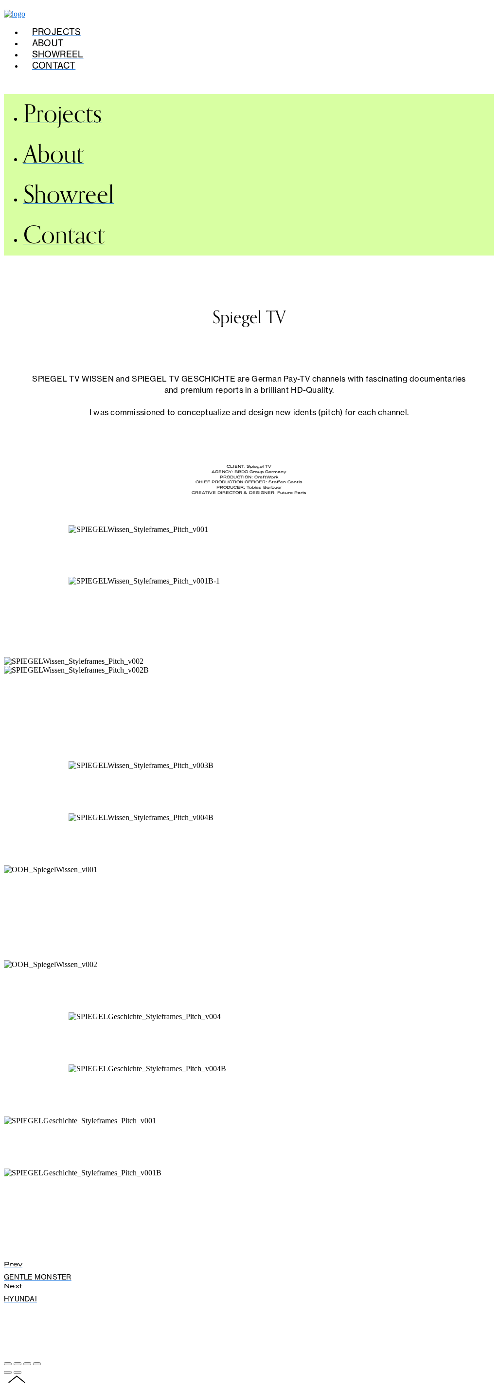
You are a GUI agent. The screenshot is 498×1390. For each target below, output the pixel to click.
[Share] (17, 1363)
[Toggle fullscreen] (27, 1363)
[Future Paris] (14, 14)
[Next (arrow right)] (17, 1372)
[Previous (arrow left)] (8, 1372)
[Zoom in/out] (37, 1363)
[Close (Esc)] (8, 1363)
